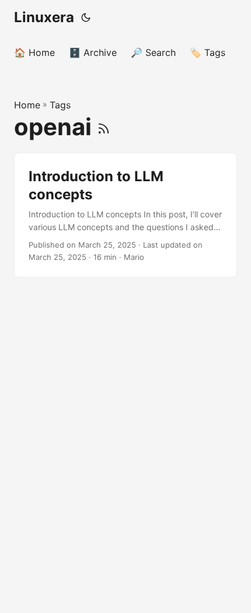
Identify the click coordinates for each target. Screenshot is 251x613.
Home (27, 105)
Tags (60, 105)
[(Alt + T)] (86, 17)
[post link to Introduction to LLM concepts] (125, 215)
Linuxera (44, 17)
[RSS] (103, 126)
